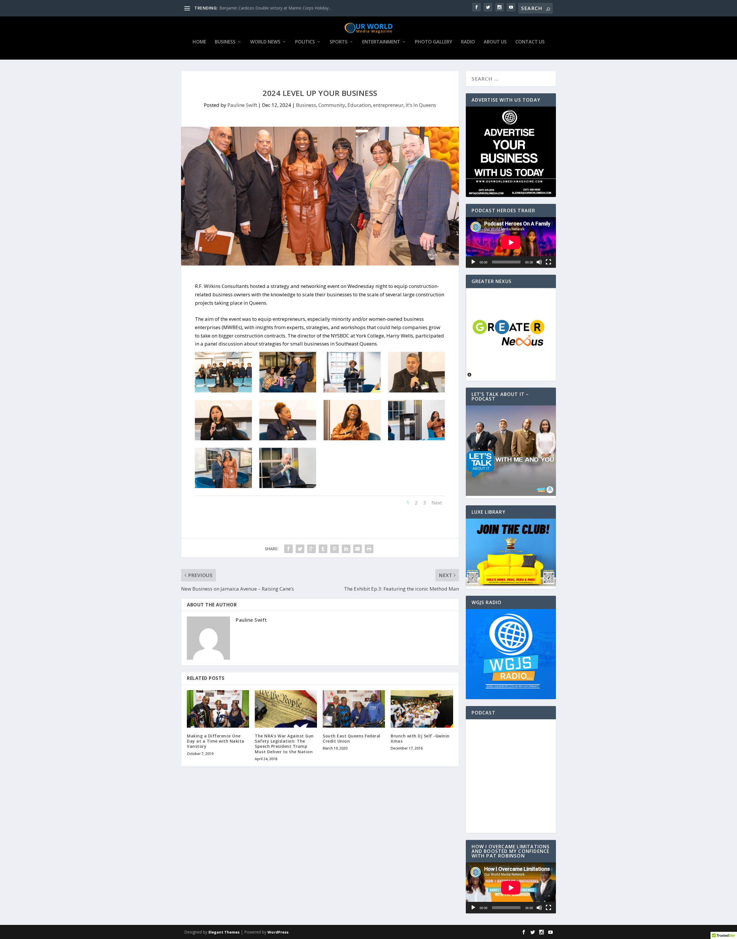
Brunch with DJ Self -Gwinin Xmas (420, 738)
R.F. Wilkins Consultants (222, 286)
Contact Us (530, 42)
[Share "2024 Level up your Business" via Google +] (311, 549)
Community (331, 105)
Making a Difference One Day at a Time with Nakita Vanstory (215, 741)
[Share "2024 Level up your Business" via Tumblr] (323, 549)
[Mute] (539, 262)
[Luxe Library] (511, 584)
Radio (468, 42)
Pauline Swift (242, 105)
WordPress (277, 932)
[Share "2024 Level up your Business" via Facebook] (288, 549)
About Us (495, 42)
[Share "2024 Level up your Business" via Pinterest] (334, 549)
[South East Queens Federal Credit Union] (354, 709)
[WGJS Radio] (511, 654)
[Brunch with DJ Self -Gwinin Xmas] (422, 709)
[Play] (473, 262)
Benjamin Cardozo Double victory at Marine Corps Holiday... (275, 8)
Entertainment (381, 42)
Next (437, 503)
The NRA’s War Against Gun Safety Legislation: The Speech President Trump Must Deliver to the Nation (284, 743)
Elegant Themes (224, 932)
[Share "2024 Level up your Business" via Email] (357, 549)
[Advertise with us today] (511, 152)
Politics (305, 42)
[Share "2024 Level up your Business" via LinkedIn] (346, 549)
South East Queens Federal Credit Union (352, 738)
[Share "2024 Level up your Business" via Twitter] (300, 549)
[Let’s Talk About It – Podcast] (511, 494)
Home (199, 42)
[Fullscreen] (548, 262)
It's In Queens (421, 105)
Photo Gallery (433, 42)
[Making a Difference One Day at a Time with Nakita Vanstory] (218, 709)
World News (265, 42)
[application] (511, 242)
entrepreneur (388, 105)
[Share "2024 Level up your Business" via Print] (369, 549)
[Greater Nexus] (511, 376)
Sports (338, 42)
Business (225, 42)
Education (359, 105)
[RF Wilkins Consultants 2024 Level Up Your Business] (223, 390)
